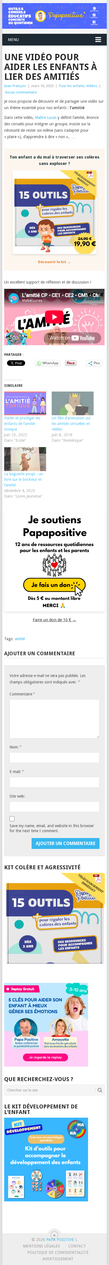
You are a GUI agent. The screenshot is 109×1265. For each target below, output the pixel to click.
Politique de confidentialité (58, 1252)
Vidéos (91, 86)
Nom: (15, 747)
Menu (13, 39)
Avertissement (58, 1259)
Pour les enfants (72, 86)
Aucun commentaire (21, 92)
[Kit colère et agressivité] (54, 971)
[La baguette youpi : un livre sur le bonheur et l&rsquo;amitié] (25, 459)
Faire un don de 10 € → (54, 619)
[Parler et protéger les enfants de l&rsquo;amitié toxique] (25, 404)
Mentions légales (41, 1246)
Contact (77, 1246)
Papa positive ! (61, 1239)
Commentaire (22, 694)
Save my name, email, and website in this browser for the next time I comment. (52, 828)
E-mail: (16, 771)
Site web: (17, 796)
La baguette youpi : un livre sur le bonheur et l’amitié (23, 479)
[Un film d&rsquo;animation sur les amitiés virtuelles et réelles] (73, 404)
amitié (20, 639)
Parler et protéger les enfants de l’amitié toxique (22, 423)
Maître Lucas (46, 117)
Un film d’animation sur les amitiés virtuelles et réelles (71, 423)
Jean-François (15, 86)
